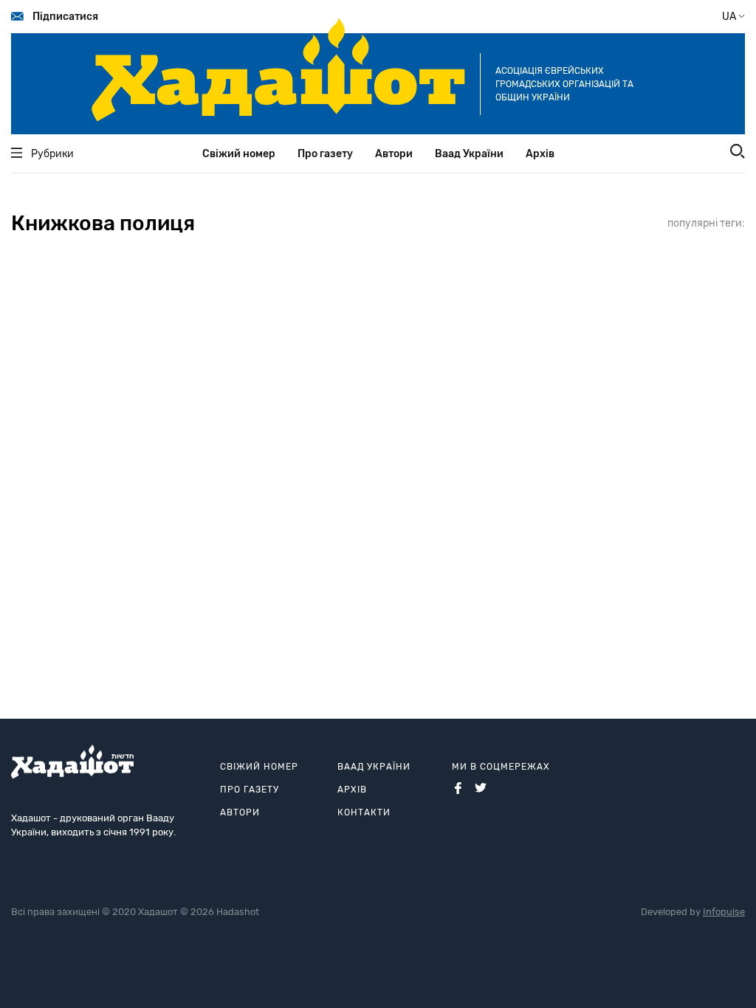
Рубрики (52, 154)
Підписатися (65, 16)
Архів (540, 154)
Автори (394, 154)
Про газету (325, 154)
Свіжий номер (238, 154)
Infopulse (724, 911)
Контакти (364, 812)
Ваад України (469, 154)
